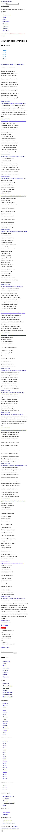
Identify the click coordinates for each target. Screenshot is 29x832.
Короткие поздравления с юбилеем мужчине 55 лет (13, 178)
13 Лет (5, 767)
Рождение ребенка (7, 694)
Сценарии (5, 26)
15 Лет (5, 772)
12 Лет (5, 765)
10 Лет (5, 761)
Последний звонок (7, 685)
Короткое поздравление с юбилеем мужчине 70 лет (13, 103)
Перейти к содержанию (6, 1)
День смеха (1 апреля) (8, 803)
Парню (5, 723)
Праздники (6, 683)
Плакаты (5, 28)
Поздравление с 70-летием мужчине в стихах (12, 563)
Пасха (4, 805)
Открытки (5, 23)
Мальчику (5, 727)
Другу (4, 719)
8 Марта (5, 801)
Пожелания (6, 21)
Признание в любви (8, 696)
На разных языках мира (9, 823)
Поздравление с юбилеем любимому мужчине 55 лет (14, 465)
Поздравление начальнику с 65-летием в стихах (12, 64)
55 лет (4, 52)
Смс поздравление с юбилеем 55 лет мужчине (12, 414)
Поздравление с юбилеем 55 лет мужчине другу (12, 392)
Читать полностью (5, 101)
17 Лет (5, 776)
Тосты (4, 19)
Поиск (2, 650)
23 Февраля (6, 798)
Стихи (4, 17)
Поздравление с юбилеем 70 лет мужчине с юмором (13, 196)
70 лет (4, 58)
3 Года (4, 745)
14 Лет (5, 769)
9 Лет (4, 758)
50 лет (4, 50)
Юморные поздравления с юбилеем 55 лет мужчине (13, 430)
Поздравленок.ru (5, 6)
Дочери (5, 730)
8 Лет (4, 756)
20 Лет (5, 785)
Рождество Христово (8, 796)
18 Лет (5, 778)
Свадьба (5, 690)
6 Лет (4, 752)
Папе (4, 710)
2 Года (4, 743)
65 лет (4, 56)
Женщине (5, 703)
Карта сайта (6, 30)
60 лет (4, 54)
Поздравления (6, 15)
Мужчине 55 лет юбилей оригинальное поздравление (14, 231)
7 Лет (4, 754)
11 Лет (4, 763)
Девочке (5, 725)
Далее (6, 625)
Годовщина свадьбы (8, 692)
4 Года (4, 747)
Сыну (4, 732)
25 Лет (5, 787)
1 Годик (5, 741)
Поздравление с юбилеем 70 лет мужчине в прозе (13, 598)
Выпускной (6, 688)
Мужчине (5, 705)
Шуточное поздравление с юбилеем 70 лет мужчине (13, 121)
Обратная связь (15, 828)
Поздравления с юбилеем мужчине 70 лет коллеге (13, 156)
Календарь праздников (5, 647)
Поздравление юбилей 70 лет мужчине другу (12, 286)
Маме (4, 708)
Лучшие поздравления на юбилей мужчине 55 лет (13, 501)
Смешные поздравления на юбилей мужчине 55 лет (13, 335)
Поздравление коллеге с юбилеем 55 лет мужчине (13, 313)
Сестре (5, 712)
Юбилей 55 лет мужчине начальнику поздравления (13, 370)
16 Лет (5, 774)
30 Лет (5, 789)
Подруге (5, 716)
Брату (4, 714)
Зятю (4, 734)
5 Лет (4, 750)
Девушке (5, 721)
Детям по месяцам (7, 821)
